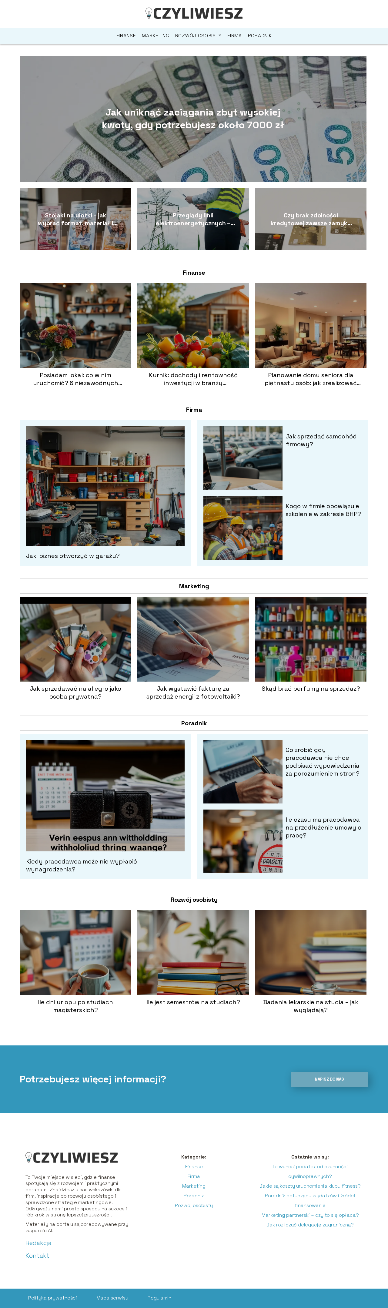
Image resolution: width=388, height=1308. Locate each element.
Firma (234, 35)
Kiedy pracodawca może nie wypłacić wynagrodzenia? (81, 865)
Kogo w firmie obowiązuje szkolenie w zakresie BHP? (323, 510)
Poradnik (260, 35)
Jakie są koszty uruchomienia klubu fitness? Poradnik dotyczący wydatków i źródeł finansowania (310, 1196)
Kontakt (37, 1255)
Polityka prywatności (52, 1298)
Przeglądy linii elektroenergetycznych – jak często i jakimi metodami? (193, 219)
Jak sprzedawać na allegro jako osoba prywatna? (75, 692)
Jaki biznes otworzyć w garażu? (73, 556)
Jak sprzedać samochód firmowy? (321, 440)
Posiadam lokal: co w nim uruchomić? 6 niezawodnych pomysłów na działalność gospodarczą (75, 379)
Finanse (126, 35)
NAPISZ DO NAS (329, 1079)
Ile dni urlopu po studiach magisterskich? (75, 1006)
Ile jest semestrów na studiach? (193, 1002)
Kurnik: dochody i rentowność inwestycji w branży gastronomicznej (193, 379)
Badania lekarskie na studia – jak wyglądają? (310, 1006)
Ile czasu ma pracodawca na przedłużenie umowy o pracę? (323, 827)
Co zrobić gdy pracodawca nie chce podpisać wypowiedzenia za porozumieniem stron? (323, 761)
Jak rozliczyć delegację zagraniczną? (310, 1225)
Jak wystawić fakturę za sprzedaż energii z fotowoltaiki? (193, 692)
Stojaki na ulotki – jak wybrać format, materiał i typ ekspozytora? (75, 219)
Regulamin (159, 1298)
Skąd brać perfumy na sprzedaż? (311, 689)
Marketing (155, 35)
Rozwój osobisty (198, 35)
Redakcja (38, 1243)
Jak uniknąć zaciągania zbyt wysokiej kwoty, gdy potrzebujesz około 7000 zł (193, 118)
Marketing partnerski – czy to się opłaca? (310, 1215)
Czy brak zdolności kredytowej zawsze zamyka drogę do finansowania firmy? (311, 219)
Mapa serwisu (112, 1298)
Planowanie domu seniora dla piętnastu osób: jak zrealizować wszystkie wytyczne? (311, 379)
